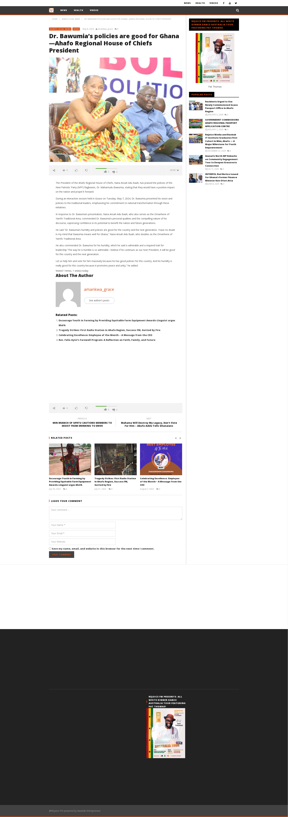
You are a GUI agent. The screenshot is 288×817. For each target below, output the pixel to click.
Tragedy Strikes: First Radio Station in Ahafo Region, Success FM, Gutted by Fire (109, 330)
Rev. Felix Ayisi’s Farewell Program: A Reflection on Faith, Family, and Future (107, 339)
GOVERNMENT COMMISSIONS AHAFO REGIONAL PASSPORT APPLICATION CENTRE (222, 123)
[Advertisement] (115, 374)
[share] (54, 170)
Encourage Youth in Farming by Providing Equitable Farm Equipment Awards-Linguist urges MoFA (70, 481)
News (187, 3)
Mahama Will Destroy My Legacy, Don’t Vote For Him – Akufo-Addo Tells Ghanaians (149, 422)
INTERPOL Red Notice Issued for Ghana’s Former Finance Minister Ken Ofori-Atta (221, 177)
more (173, 170)
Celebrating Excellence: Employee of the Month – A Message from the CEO (105, 335)
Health (200, 3)
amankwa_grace (105, 29)
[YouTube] (230, 3)
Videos (214, 3)
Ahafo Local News (60, 29)
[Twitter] (236, 3)
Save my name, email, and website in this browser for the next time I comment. (103, 548)
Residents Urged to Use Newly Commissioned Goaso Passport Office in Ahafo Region (221, 106)
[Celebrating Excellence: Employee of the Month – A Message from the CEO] (161, 459)
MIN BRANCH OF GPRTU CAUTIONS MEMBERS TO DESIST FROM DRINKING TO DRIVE (82, 422)
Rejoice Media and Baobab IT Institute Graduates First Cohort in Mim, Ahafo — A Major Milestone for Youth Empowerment (221, 141)
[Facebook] (223, 3)
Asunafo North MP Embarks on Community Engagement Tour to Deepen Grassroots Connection (221, 160)
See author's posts (99, 300)
